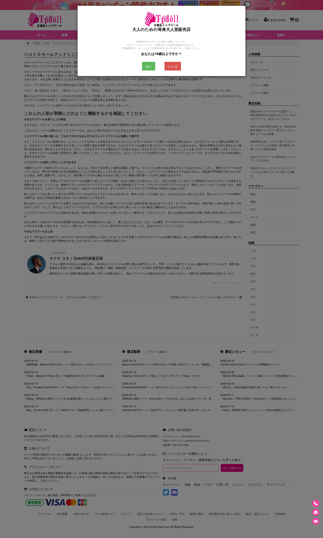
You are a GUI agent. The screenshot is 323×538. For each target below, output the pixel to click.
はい (148, 66)
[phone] (315, 503)
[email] (315, 512)
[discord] (315, 521)
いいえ (173, 66)
